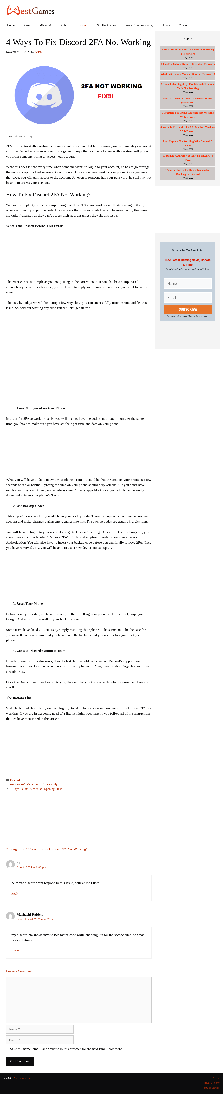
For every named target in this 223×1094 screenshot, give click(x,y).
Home (11, 25)
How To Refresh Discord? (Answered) (33, 784)
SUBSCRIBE (188, 309)
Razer (27, 25)
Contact (184, 25)
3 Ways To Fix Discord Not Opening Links (36, 789)
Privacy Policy (212, 1082)
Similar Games (106, 25)
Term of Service (211, 1087)
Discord (83, 25)
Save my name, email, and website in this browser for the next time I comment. (66, 1049)
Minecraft (45, 25)
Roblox (65, 25)
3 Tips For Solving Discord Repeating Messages (188, 63)
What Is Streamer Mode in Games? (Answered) (188, 74)
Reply (15, 893)
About (166, 25)
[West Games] (30, 10)
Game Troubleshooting (139, 25)
